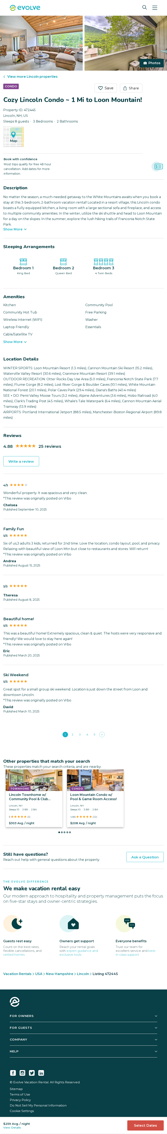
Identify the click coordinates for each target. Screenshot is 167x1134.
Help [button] (14, 1051)
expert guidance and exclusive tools (78, 953)
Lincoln (83, 974)
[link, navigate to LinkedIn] (41, 1072)
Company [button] (18, 1039)
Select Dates (145, 1125)
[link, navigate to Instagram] (22, 1072)
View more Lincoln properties (32, 77)
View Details (12, 1127)
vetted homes (14, 955)
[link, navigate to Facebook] (13, 1072)
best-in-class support (136, 953)
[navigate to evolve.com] (15, 1002)
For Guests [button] (21, 1028)
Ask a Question (145, 857)
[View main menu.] (154, 8)
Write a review (21, 461)
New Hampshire (59, 974)
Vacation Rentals (17, 974)
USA (38, 974)
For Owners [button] (22, 1016)
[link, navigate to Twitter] (32, 1072)
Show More (13, 229)
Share (134, 88)
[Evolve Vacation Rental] (25, 8)
